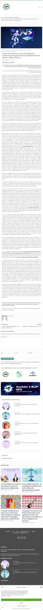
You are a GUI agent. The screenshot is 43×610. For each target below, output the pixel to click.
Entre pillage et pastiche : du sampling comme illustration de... (27, 413)
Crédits (33, 531)
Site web (30, 352)
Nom (2, 352)
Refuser (21, 602)
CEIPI (13, 531)
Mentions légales (25, 531)
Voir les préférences (21, 605)
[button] (41, 587)
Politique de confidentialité (16, 608)
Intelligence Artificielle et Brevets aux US (31, 326)
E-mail (16, 352)
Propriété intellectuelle (24, 50)
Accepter (21, 599)
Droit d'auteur (5, 50)
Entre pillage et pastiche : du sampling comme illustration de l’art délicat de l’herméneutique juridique (32, 487)
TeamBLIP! (6, 59)
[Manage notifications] (2, 607)
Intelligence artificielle (13, 50)
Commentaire (4, 336)
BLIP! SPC (8, 531)
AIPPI (17, 531)
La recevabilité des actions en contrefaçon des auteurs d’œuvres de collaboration (11, 486)
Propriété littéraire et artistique (9, 51)
